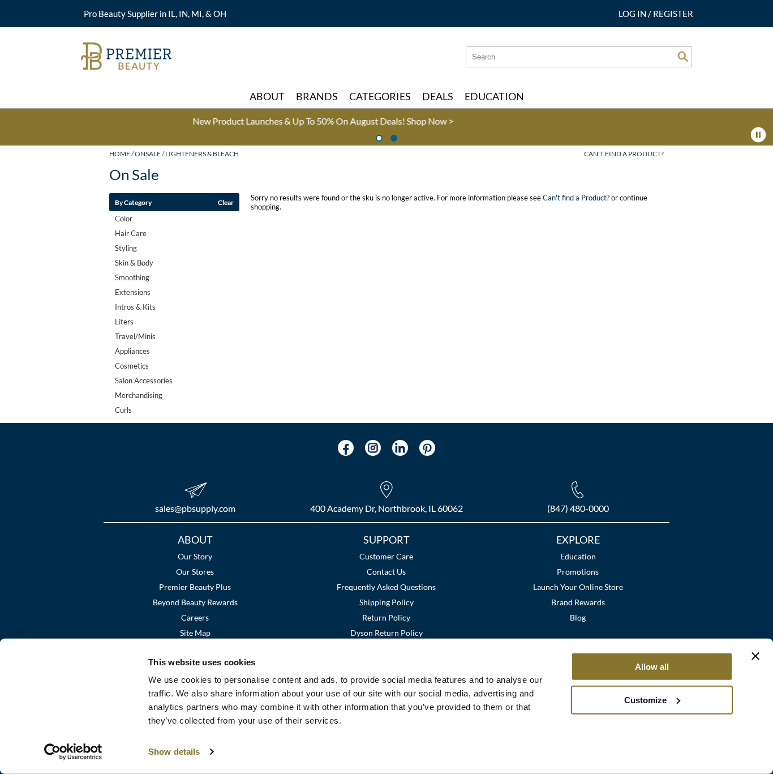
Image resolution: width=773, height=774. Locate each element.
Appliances (132, 351)
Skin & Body (134, 262)
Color (123, 218)
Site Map (195, 633)
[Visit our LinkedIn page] (400, 448)
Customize (645, 699)
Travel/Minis (135, 336)
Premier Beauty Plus (195, 587)
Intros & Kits (135, 306)
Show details (174, 751)
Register (673, 13)
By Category (133, 202)
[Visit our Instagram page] (373, 448)
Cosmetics (132, 365)
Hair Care (131, 233)
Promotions (578, 571)
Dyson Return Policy (386, 633)
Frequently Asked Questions (386, 587)
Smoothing (132, 277)
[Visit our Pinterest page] (427, 448)
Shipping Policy (386, 602)
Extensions (133, 292)
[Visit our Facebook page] (346, 448)
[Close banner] (755, 656)
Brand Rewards (578, 602)
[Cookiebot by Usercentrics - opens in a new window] (73, 751)
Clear (226, 202)
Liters (124, 321)
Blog (578, 617)
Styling (126, 248)
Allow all (652, 667)
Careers (195, 617)
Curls (123, 409)
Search (683, 56)
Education (578, 556)
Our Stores (195, 571)
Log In (633, 13)
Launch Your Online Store (578, 587)
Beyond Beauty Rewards (195, 602)
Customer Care (386, 556)
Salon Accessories (144, 380)
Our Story (195, 556)
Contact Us (386, 571)
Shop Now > (235, 121)
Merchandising (138, 395)
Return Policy (386, 617)
